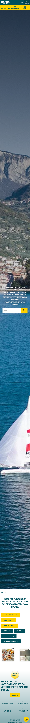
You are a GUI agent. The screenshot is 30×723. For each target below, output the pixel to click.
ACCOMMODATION (8, 663)
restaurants (8, 636)
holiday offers (8, 625)
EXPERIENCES (26, 663)
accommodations (9, 615)
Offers (25, 8)
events (6, 630)
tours (19, 630)
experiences (7, 620)
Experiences (15, 8)
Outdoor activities (10, 641)
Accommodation (5, 8)
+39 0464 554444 (15, 720)
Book (14, 695)
